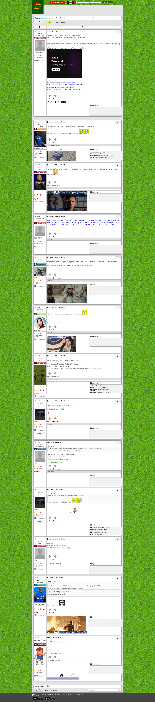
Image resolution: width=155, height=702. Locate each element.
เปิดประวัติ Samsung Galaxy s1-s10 (99, 529)
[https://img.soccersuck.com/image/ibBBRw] (67, 210)
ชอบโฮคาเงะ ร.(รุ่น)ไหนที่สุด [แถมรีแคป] (100, 527)
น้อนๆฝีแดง (40, 404)
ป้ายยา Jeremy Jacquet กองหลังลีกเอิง (99, 387)
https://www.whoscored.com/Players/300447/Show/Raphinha (64, 84)
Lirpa (53, 145)
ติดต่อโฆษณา (79, 694)
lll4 (53, 471)
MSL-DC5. (40, 444)
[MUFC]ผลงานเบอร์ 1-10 (97, 531)
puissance (40, 309)
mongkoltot (40, 358)
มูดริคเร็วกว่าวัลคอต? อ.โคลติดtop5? (99, 157)
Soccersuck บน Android (57, 462)
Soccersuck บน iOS (57, 323)
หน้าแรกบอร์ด (56, 22)
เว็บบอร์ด (65, 694)
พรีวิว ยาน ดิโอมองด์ (96, 386)
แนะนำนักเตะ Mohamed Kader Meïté (99, 389)
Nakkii (40, 260)
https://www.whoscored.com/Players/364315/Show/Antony (64, 89)
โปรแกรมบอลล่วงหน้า (57, 694)
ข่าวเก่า (38, 694)
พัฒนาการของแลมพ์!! (96, 153)
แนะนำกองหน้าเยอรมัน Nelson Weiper (100, 392)
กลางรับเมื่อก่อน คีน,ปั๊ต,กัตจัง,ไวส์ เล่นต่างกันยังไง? (102, 155)
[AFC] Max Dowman (95, 390)
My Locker (95, 105)
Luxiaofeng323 (40, 218)
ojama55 (40, 33)
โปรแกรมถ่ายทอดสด (46, 694)
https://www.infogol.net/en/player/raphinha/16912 (61, 82)
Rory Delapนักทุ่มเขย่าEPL (97, 159)
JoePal (40, 124)
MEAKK (40, 167)
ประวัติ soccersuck (72, 694)
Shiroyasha (57, 145)
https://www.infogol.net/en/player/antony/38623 (61, 87)
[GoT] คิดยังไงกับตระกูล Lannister (98, 532)
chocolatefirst (55, 379)
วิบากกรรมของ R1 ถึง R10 (97, 534)
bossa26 (40, 541)
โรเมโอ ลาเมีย (40, 580)
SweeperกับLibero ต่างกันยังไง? (98, 152)
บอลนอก (63, 22)
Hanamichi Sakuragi (40, 640)
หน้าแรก (34, 694)
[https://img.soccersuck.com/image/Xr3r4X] (67, 302)
